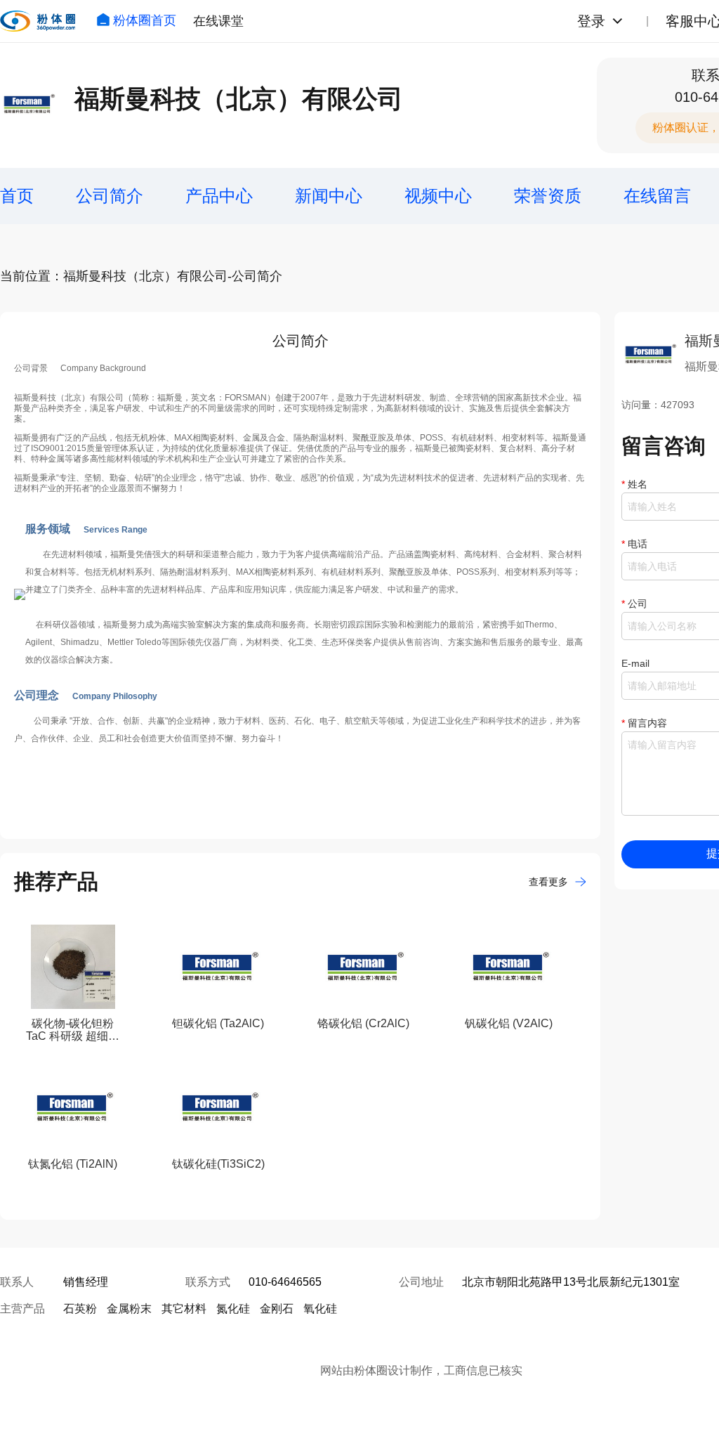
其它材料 (183, 1309)
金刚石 (276, 1309)
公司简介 (109, 195)
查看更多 (548, 881)
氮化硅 (233, 1309)
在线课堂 (218, 21)
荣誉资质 (547, 195)
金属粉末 (129, 1309)
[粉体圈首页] (37, 21)
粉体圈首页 (144, 20)
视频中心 (438, 195)
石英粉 (80, 1309)
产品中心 (219, 195)
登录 (591, 21)
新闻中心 (328, 195)
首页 (17, 195)
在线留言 (657, 195)
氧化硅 (320, 1309)
